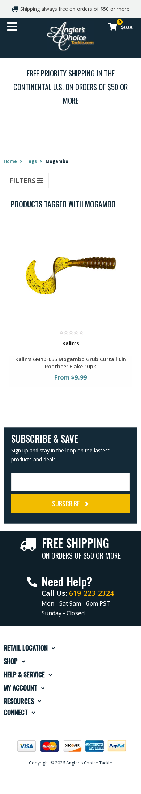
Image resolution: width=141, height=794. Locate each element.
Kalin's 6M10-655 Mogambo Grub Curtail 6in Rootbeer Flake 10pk (70, 363)
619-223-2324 (91, 593)
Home (10, 161)
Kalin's (70, 343)
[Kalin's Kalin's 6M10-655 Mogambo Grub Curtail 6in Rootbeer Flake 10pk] (70, 274)
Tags (31, 161)
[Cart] (112, 27)
